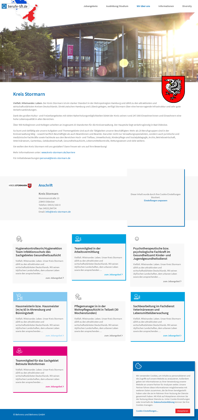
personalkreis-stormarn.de (55, 158)
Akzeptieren (182, 410)
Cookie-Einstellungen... (147, 410)
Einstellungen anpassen (155, 200)
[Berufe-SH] (15, 6)
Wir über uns (143, 6)
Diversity (187, 6)
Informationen (166, 6)
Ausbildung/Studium (117, 6)
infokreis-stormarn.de (58, 211)
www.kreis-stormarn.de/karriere (58, 152)
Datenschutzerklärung (164, 402)
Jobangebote (91, 6)
